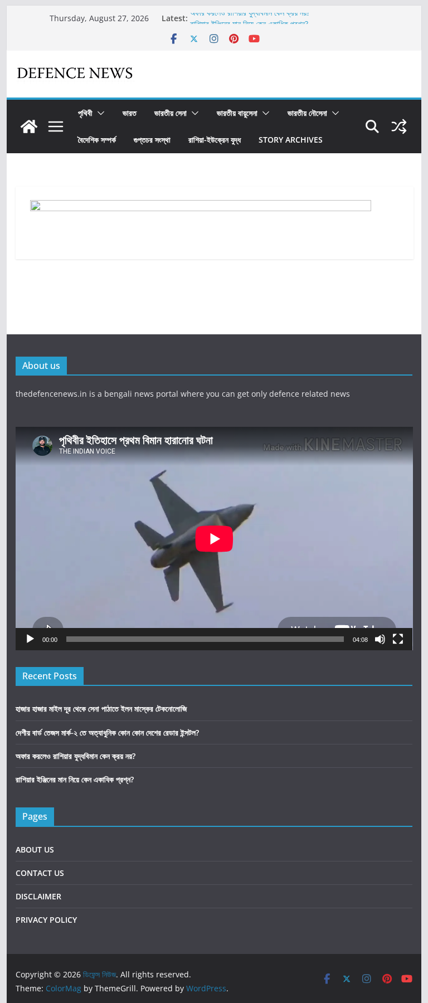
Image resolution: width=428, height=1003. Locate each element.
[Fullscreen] (397, 639)
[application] (214, 538)
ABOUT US (35, 849)
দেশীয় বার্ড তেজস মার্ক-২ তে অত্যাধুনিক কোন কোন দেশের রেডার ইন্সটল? (107, 732)
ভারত (130, 113)
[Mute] (380, 639)
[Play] (30, 639)
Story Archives (291, 139)
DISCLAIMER (38, 896)
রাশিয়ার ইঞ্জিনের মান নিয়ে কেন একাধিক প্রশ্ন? (75, 779)
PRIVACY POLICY (46, 919)
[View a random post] (399, 126)
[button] (99, 113)
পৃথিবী (85, 113)
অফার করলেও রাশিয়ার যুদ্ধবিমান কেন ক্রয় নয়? (250, 17)
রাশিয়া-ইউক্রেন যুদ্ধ (214, 139)
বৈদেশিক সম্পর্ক (97, 139)
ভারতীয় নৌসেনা (307, 113)
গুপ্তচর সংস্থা (152, 139)
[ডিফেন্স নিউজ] (29, 126)
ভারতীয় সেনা (170, 113)
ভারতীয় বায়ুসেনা (237, 113)
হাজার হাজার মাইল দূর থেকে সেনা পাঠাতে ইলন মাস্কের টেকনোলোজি (101, 708)
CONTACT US (40, 873)
